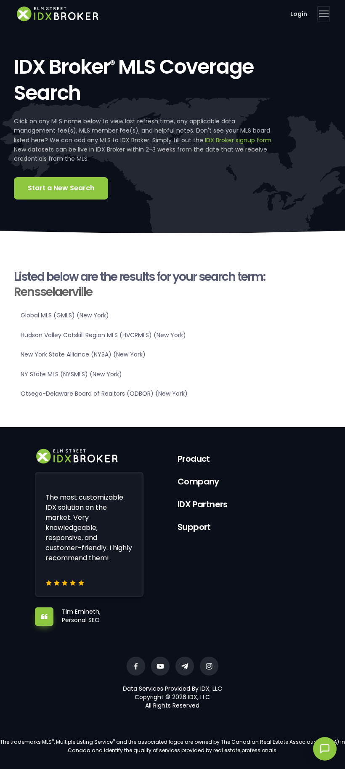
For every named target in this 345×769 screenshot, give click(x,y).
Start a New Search (61, 188)
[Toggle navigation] (323, 13)
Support (194, 527)
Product (194, 459)
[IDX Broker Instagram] (209, 666)
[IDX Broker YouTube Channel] (160, 666)
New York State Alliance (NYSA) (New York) (83, 354)
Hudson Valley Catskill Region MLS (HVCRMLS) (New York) (103, 335)
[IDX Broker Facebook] (136, 666)
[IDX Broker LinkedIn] (184, 666)
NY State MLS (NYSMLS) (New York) (71, 374)
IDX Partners (203, 504)
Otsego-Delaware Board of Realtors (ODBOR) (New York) (104, 393)
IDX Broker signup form (238, 140)
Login (298, 14)
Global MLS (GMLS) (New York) (65, 315)
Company (198, 481)
